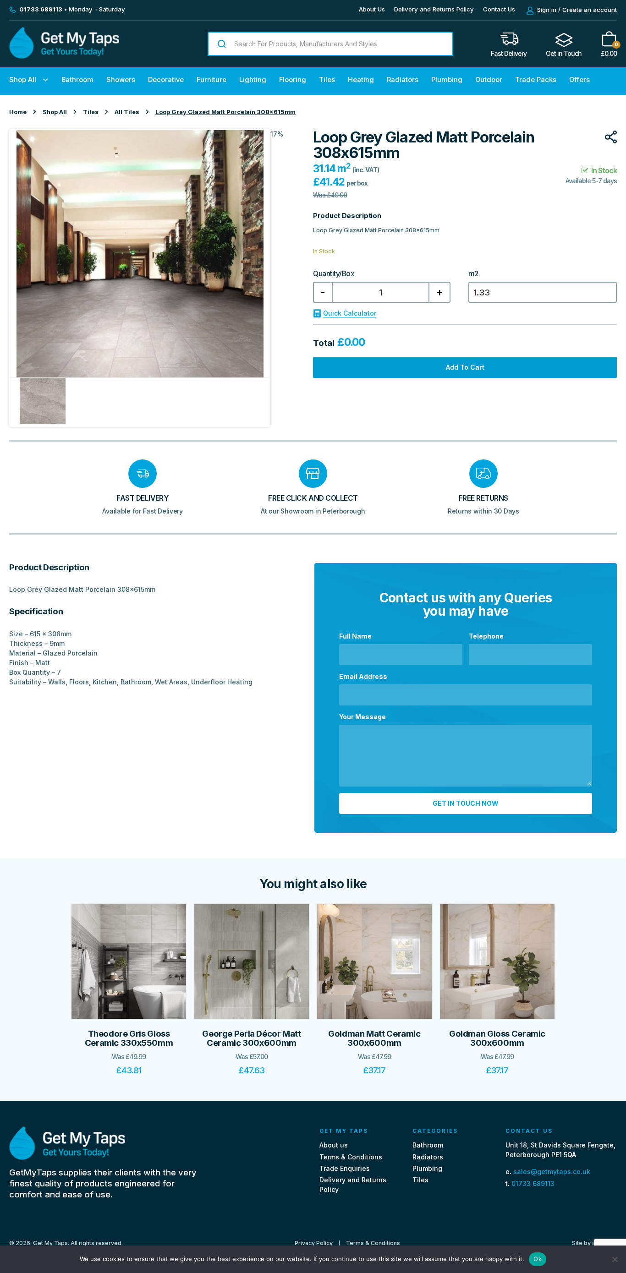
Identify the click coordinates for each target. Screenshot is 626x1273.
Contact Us (499, 9)
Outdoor (488, 80)
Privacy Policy (314, 1243)
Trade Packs (535, 80)
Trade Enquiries (344, 1168)
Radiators (402, 80)
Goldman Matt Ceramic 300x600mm (374, 1038)
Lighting (252, 80)
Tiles (327, 80)
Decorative (166, 80)
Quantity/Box (333, 274)
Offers (579, 80)
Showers (120, 80)
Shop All (22, 80)
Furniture (211, 80)
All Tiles (127, 112)
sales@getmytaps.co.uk (551, 1171)
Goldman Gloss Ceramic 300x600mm (497, 1038)
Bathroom (77, 80)
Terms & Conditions (350, 1157)
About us (333, 1145)
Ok (537, 1258)
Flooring (292, 80)
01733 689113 (533, 1183)
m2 (473, 274)
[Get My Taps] (64, 56)
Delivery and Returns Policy (434, 9)
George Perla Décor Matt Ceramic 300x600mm (251, 1038)
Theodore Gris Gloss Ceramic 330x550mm (129, 1038)
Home (18, 112)
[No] (614, 1259)
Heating (361, 80)
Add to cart (465, 367)
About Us (372, 9)
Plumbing (446, 80)
